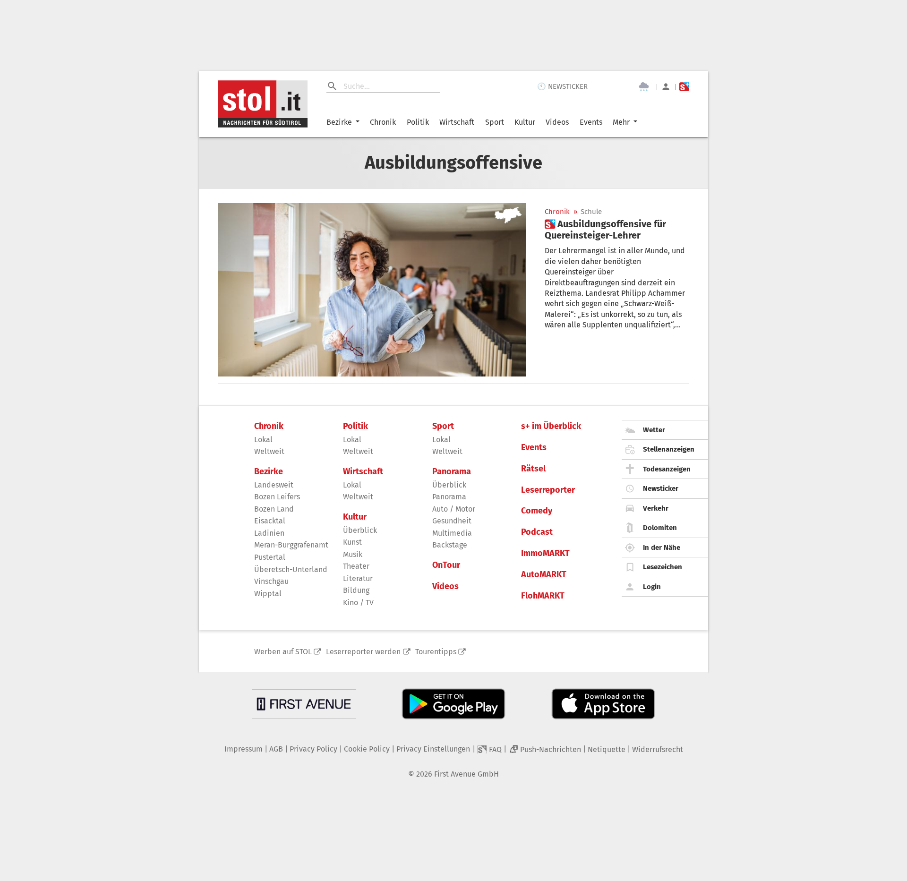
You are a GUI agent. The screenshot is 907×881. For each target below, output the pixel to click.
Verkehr (655, 508)
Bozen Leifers (277, 496)
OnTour (446, 565)
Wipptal (268, 593)
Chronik (383, 122)
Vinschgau (271, 581)
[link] (617, 229)
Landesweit (273, 484)
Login (652, 586)
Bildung (356, 590)
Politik (418, 122)
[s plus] (684, 87)
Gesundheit (451, 520)
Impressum (243, 748)
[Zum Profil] (666, 87)
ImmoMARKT (545, 553)
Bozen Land (274, 509)
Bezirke (339, 122)
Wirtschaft (456, 122)
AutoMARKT (543, 575)
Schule (591, 212)
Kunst (352, 542)
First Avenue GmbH (466, 774)
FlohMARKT (543, 596)
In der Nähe (661, 547)
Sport (494, 122)
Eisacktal (269, 520)
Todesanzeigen (667, 469)
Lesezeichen (662, 567)
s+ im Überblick (551, 426)
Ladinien (269, 533)
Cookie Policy (367, 748)
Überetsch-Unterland (290, 569)
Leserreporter (548, 490)
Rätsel (533, 469)
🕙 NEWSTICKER (562, 86)
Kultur (524, 122)
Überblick (360, 530)
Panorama (451, 472)
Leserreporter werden (363, 651)
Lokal (263, 439)
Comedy (536, 511)
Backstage (449, 544)
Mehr (621, 122)
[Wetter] (643, 87)
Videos (557, 122)
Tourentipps (435, 651)
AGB (276, 748)
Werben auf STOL (283, 651)
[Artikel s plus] (372, 289)
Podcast (537, 532)
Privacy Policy (313, 748)
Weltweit (269, 451)
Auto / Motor (453, 509)
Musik (352, 554)
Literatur (358, 578)
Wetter (654, 430)
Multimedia (452, 533)
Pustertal (269, 557)
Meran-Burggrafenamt (291, 544)
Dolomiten (660, 527)
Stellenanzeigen (668, 449)
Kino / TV (358, 602)
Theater (356, 566)
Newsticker (660, 488)
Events (591, 122)
